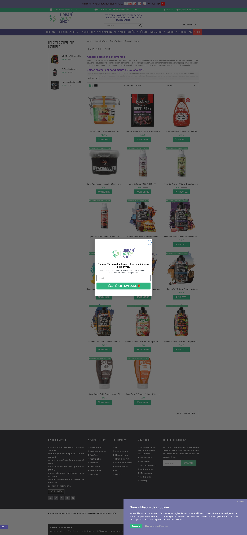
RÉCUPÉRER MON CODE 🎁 (124, 286)
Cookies (4, 527)
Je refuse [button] (240, 501)
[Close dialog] (149, 242)
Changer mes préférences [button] (156, 526)
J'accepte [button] (136, 526)
